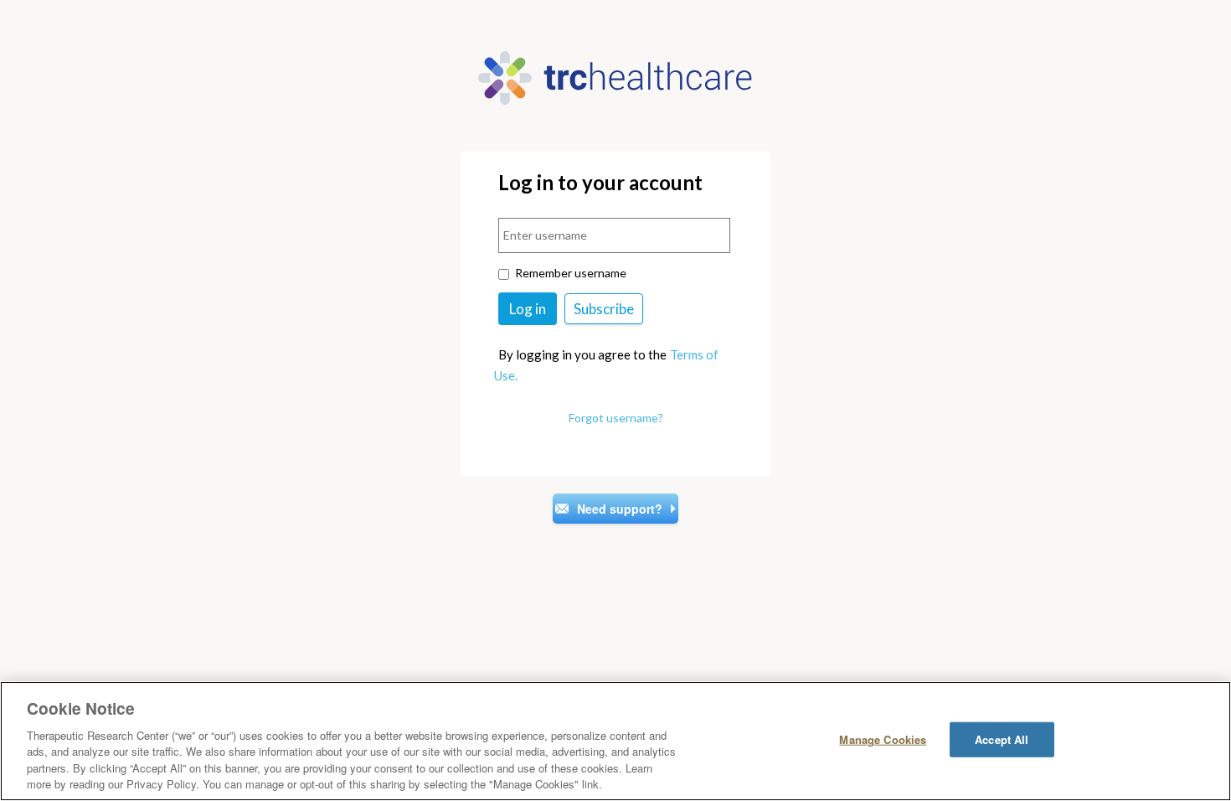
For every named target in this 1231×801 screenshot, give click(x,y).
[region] (615, 741)
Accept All (1001, 739)
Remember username (570, 273)
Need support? (619, 508)
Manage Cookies (882, 739)
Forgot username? (616, 418)
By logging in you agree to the (582, 354)
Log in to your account (600, 183)
